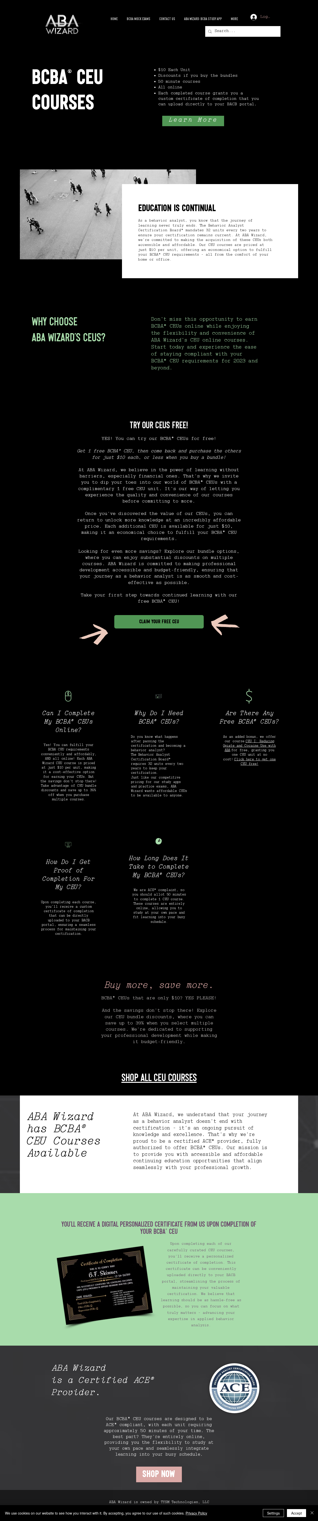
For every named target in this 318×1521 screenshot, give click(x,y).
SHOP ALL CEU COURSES (159, 1078)
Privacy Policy (196, 1513)
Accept (296, 1513)
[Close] (312, 1513)
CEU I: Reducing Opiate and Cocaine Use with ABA (249, 746)
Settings (273, 1513)
